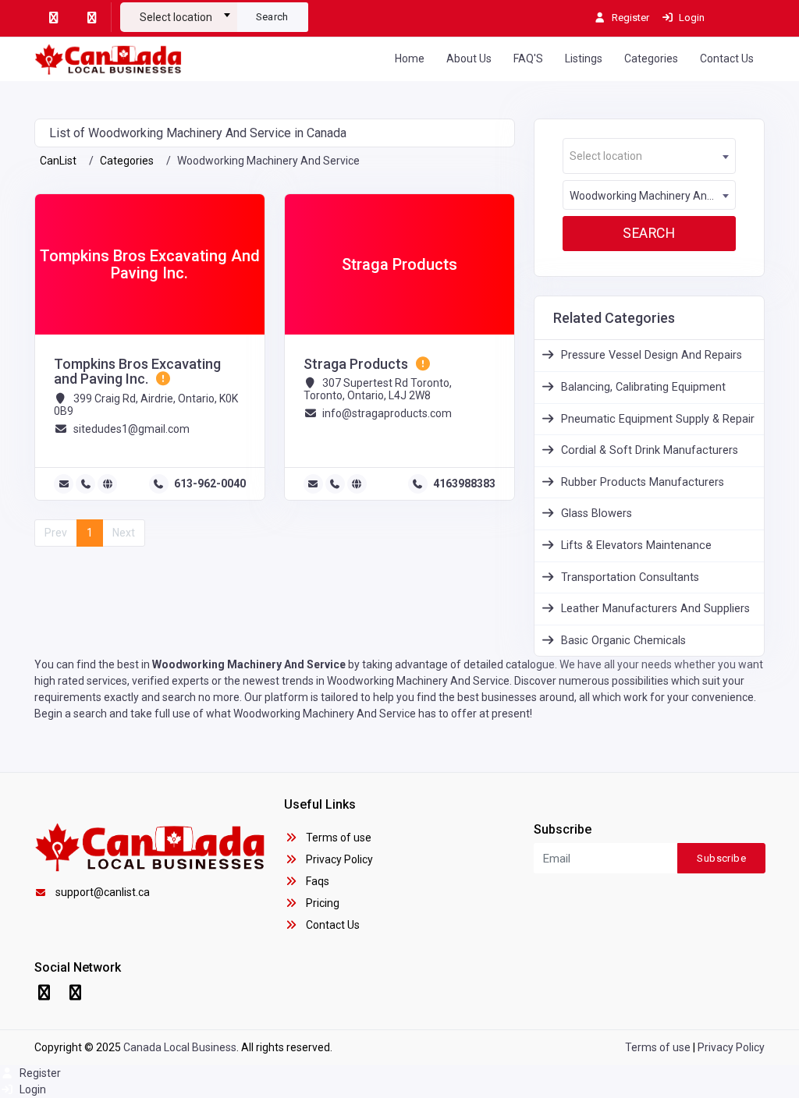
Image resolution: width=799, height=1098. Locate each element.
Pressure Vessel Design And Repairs (651, 355)
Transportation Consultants (630, 577)
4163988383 (464, 483)
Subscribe (721, 858)
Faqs (316, 881)
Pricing (321, 903)
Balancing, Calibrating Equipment (643, 387)
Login (31, 1089)
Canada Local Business (179, 1047)
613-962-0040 (210, 483)
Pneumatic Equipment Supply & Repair (658, 419)
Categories (651, 58)
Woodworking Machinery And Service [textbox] (652, 195)
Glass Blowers (596, 513)
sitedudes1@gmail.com (131, 429)
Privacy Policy (338, 859)
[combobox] (178, 10)
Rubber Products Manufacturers (642, 482)
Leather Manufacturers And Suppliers (655, 608)
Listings (583, 58)
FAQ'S (528, 58)
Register (39, 1073)
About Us (469, 58)
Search (272, 17)
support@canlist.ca (102, 892)
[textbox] (178, 17)
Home (409, 58)
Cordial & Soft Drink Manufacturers (649, 450)
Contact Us (727, 58)
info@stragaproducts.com (387, 413)
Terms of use (337, 837)
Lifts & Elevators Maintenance (636, 545)
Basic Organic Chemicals (623, 640)
